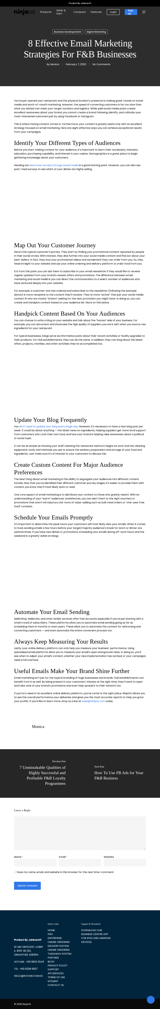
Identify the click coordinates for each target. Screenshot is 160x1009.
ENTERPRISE (55, 938)
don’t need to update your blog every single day (48, 426)
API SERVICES (56, 973)
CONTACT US (56, 985)
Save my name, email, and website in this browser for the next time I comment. (65, 872)
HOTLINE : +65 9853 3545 (29, 962)
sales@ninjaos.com (93, 701)
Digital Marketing (96, 31)
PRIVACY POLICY (57, 965)
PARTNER (53, 957)
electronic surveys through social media (53, 165)
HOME (51, 930)
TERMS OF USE (56, 977)
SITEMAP (53, 981)
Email (63, 857)
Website (109, 857)
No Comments (101, 64)
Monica (54, 64)
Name (18, 857)
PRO (50, 934)
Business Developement (67, 31)
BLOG (51, 961)
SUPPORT (53, 969)
